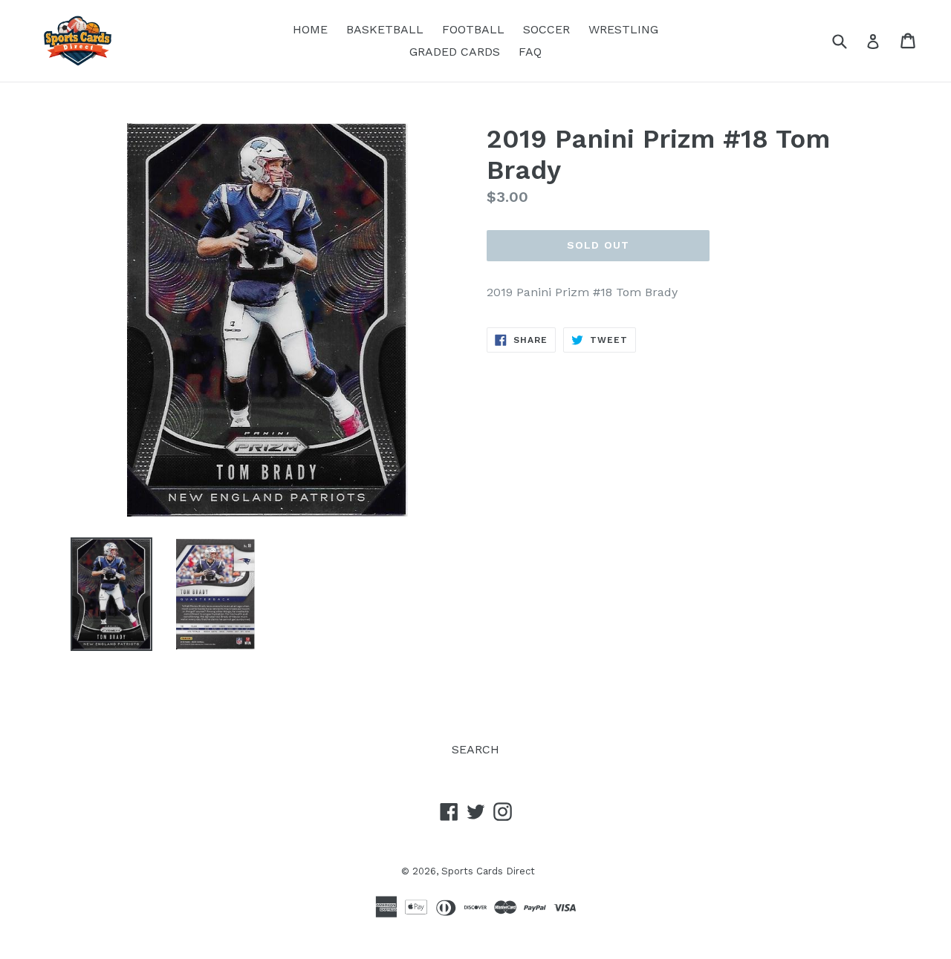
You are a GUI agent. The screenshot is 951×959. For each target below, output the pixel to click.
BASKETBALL (384, 29)
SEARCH (475, 749)
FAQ (530, 52)
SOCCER (546, 29)
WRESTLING (623, 29)
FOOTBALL (473, 29)
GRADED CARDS (454, 52)
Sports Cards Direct (488, 871)
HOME (310, 29)
